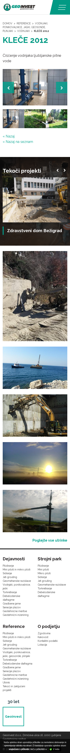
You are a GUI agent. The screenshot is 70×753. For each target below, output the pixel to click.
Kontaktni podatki (48, 640)
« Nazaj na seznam (18, 141)
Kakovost (43, 637)
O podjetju (49, 626)
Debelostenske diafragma (17, 663)
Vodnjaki (23, 31)
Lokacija (42, 644)
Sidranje (7, 573)
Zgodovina (44, 633)
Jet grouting (45, 580)
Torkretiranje (10, 592)
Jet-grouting (10, 577)
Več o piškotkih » (38, 749)
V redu (56, 749)
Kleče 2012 (41, 31)
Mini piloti (43, 569)
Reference (24, 23)
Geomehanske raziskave (17, 580)
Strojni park (50, 558)
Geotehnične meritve (15, 611)
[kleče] (35, 87)
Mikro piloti (44, 573)
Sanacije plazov (12, 607)
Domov (7, 23)
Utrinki (6, 682)
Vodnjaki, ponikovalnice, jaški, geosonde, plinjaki (25, 27)
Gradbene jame (12, 603)
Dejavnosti (14, 558)
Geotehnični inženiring (16, 615)
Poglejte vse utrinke (49, 540)
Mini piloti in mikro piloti (16, 569)
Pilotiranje (8, 565)
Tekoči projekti (22, 171)
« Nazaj (9, 136)
